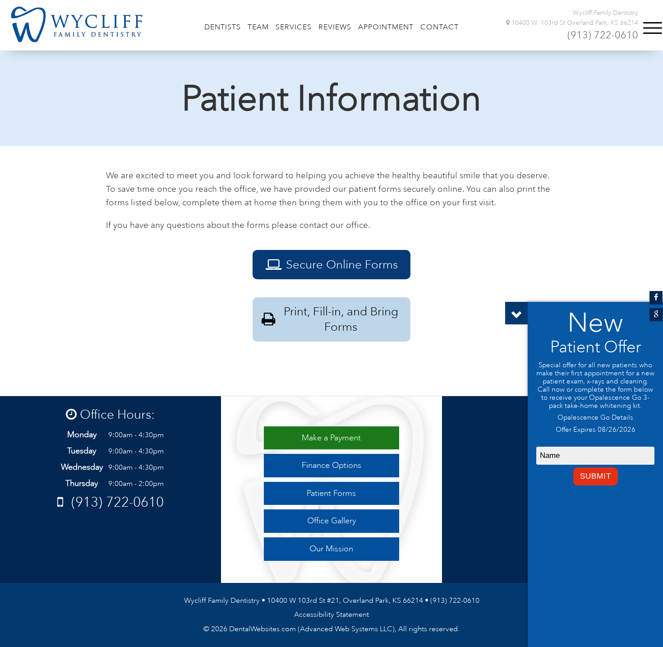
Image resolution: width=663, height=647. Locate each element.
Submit (595, 476)
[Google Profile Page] (656, 314)
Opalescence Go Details (595, 417)
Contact (439, 27)
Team (258, 27)
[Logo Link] (76, 24)
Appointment (386, 27)
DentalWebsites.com (262, 628)
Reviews (334, 27)
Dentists (222, 27)
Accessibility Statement (331, 614)
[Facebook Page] (656, 297)
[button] (652, 28)
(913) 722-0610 (602, 35)
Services (294, 27)
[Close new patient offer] (516, 313)
